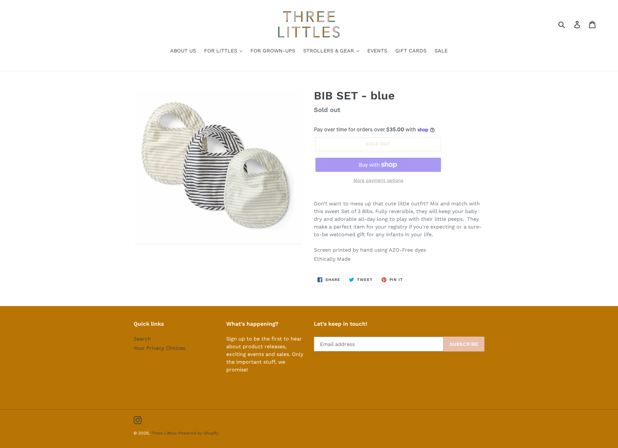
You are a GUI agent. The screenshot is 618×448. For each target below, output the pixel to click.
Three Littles (164, 433)
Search (142, 339)
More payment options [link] (378, 180)
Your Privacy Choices (159, 348)
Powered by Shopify (198, 433)
